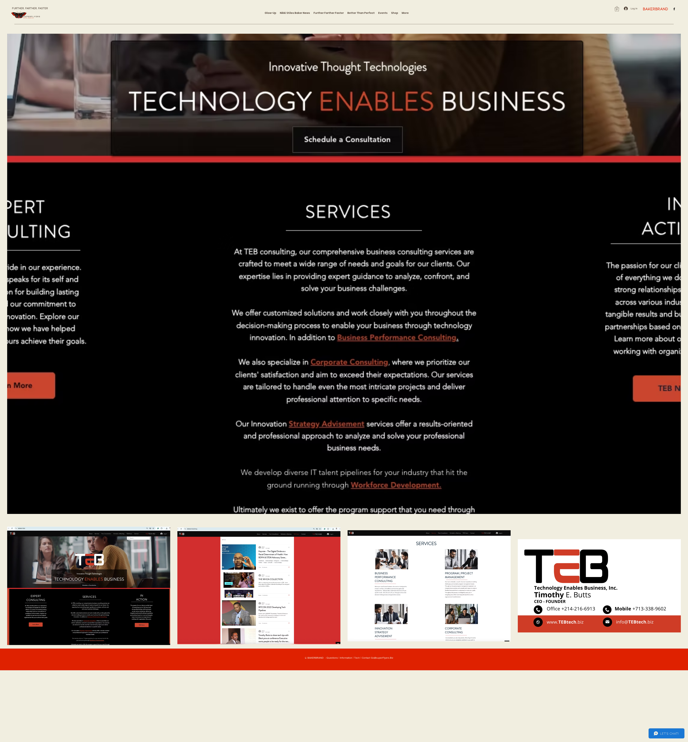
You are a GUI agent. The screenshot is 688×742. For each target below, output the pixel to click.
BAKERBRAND (655, 8)
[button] (617, 8)
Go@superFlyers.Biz (382, 657)
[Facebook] (674, 9)
